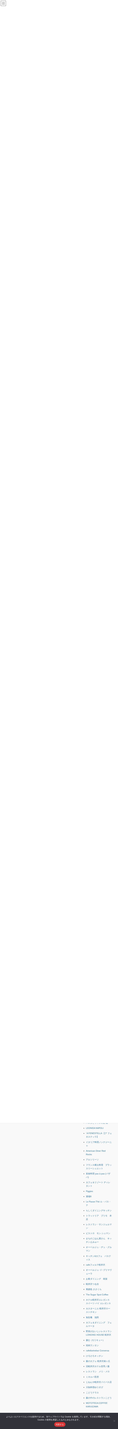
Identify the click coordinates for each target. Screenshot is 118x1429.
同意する (60, 1424)
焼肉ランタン (92, 1345)
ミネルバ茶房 (92, 1377)
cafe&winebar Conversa (97, 1350)
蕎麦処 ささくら (94, 1289)
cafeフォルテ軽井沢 (95, 1265)
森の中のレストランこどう (99, 1398)
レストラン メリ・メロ (98, 1371)
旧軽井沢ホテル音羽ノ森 (98, 1366)
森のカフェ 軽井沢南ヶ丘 (98, 1361)
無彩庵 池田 (92, 1317)
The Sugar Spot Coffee (97, 1294)
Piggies (89, 1191)
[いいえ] (114, 1420)
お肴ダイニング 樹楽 (96, 1279)
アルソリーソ (92, 1159)
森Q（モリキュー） (95, 1340)
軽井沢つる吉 (92, 1284)
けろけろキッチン (94, 1356)
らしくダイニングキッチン (99, 1210)
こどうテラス (92, 1392)
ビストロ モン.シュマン (98, 1233)
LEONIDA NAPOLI (95, 1128)
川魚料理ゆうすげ (94, 1387)
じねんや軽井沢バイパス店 (99, 1382)
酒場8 (88, 1196)
